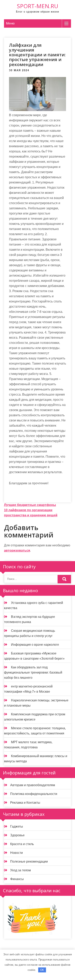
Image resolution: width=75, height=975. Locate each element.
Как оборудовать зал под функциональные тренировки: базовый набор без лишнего (33, 672)
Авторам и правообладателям (32, 785)
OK (42, 969)
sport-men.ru (37, 6)
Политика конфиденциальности (33, 794)
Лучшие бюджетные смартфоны (30, 505)
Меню (10, 23)
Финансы (17, 879)
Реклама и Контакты (25, 802)
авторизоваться (17, 550)
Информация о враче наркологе (35, 644)
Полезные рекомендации (29, 861)
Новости (16, 852)
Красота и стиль (22, 844)
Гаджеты (16, 826)
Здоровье (17, 835)
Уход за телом (20, 870)
